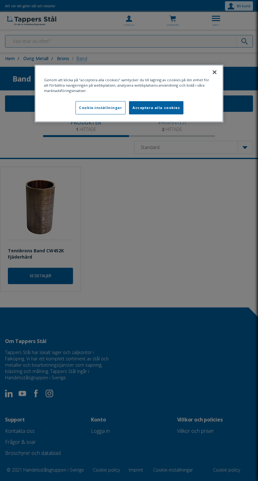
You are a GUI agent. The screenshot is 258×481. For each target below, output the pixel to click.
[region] (129, 93)
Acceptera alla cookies (156, 107)
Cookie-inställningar (100, 107)
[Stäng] (215, 72)
